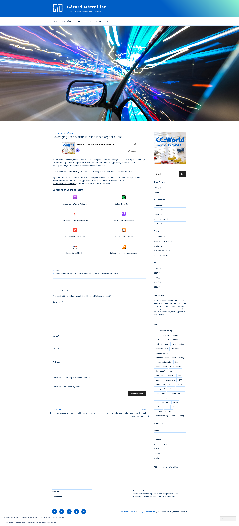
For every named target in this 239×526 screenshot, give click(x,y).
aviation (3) (158, 224)
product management (176, 393)
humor (156, 449)
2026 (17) (157, 268)
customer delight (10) (162, 251)
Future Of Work (161, 366)
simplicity (78, 273)
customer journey (162, 357)
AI (156, 331)
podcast (60, 270)
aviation (176, 335)
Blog (89, 21)
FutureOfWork (175, 366)
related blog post (75, 171)
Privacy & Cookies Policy (147, 512)
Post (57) (157, 187)
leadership (171, 375)
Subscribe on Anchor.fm (124, 220)
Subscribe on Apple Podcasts (75, 204)
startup (88, 273)
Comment (58, 302)
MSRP (180, 380)
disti (176, 362)
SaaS (157, 407)
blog (156, 435)
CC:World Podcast (58, 492)
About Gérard (67, 21)
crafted (181, 344)
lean (58, 273)
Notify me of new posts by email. (67, 386)
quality (175, 402)
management (170, 380)
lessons (158, 380)
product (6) (158, 214)
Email (56, 348)
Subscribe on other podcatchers (123, 253)
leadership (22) (159, 237)
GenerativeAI (160, 371)
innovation (159, 375)
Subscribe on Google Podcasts (75, 220)
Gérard (70, 133)
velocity (114, 273)
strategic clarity (101, 273)
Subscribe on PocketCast (75, 236)
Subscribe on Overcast (123, 236)
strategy (159, 411)
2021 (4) (157, 287)
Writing (181, 416)
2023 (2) (157, 277)
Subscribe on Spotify (124, 204)
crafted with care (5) (161, 219)
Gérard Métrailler (86, 7)
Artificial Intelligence (167, 331)
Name (56, 336)
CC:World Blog (57, 496)
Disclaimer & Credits (127, 512)
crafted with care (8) (161, 255)
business (159, 340)
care (174, 344)
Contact (99, 21)
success (168, 411)
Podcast (80, 21)
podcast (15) (159, 210)
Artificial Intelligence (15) (163, 241)
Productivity (160, 393)
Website (56, 362)
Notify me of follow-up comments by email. (71, 377)
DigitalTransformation (164, 362)
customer (175, 348)
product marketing (163, 402)
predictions (67, 273)
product (180, 389)
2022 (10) (157, 282)
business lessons (172, 340)
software (166, 407)
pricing (158, 389)
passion (171, 384)
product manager (162, 398)
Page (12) (157, 192)
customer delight (162, 353)
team (173, 416)
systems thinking (162, 416)
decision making (178, 357)
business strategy (162, 344)
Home (54, 21)
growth (171, 371)
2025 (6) (157, 273)
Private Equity (169, 389)
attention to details (163, 335)
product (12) (158, 246)
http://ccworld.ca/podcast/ (64, 183)
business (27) (159, 205)
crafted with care (162, 348)
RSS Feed (157, 467)
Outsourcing (160, 384)
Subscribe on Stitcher (75, 253)
